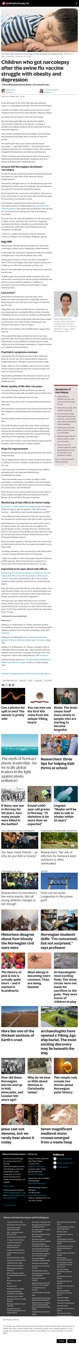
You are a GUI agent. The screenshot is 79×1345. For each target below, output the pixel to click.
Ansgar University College (15, 1222)
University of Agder (63, 1297)
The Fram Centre (62, 1231)
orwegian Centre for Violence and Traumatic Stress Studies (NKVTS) (16, 1311)
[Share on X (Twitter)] (6, 685)
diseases (38, 680)
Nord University (12, 1286)
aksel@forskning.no (36, 1166)
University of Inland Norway (65, 1303)
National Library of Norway (15, 1265)
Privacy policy (8, 1186)
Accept (71, 1341)
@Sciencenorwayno (65, 1163)
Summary (5, 633)
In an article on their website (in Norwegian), (19, 507)
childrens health (9, 680)
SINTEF (34, 1314)
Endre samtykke (9, 1205)
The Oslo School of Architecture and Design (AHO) (64, 1271)
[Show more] (65, 466)
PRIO (33, 1295)
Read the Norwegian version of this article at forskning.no (25, 674)
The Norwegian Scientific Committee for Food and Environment (65, 1265)
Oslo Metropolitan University (41, 1292)
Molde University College (14, 1263)
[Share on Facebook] (2, 685)
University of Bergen (63, 1300)
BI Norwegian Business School (16, 1225)
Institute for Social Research (15, 1250)
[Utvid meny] (76, 3)
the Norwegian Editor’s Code (14, 1193)
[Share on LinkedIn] (9, 685)
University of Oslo (62, 1305)
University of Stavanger (64, 1313)
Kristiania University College (16, 1257)
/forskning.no (63, 1167)
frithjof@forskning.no (37, 1183)
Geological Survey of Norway (15, 1240)
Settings (61, 1341)
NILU (8, 1278)
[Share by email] (13, 685)
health (23, 680)
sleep (30, 680)
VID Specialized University (65, 1316)
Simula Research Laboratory (40, 1312)
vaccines (48, 680)
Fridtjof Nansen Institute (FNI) (16, 1237)
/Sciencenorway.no (65, 1159)
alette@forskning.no (36, 1174)
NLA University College (14, 1280)
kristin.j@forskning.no (37, 1195)
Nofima (9, 1283)
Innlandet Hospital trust (14, 1242)
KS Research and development (16, 1260)
